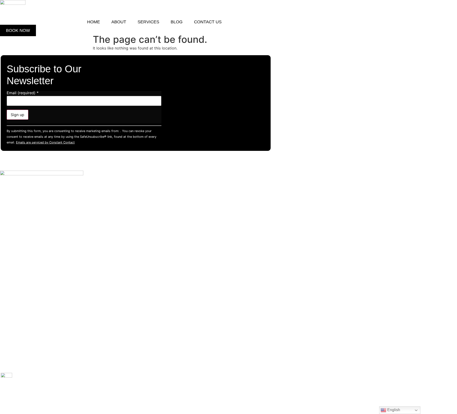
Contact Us (208, 22)
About (118, 22)
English (393, 410)
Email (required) (23, 93)
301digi (77, 398)
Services (169, 215)
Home (93, 22)
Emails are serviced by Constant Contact (45, 142)
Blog (177, 22)
